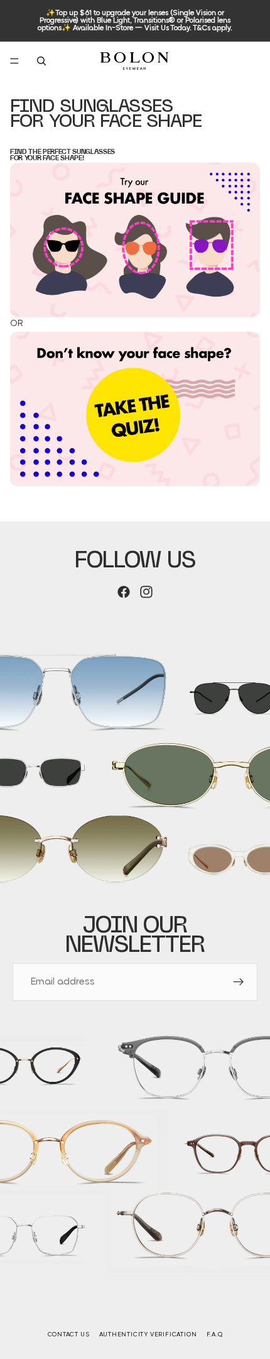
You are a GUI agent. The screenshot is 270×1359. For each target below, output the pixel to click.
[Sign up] (238, 982)
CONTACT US (69, 1334)
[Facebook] (123, 591)
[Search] (41, 61)
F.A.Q (215, 1334)
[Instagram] (146, 591)
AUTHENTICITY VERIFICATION (148, 1334)
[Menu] (14, 60)
